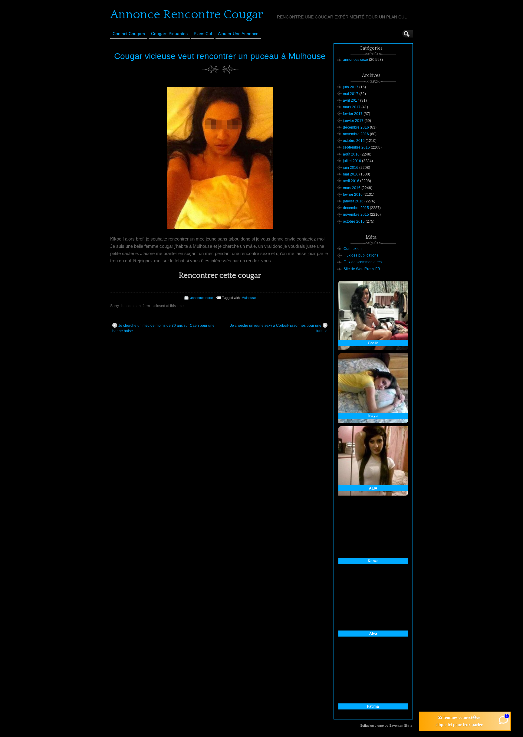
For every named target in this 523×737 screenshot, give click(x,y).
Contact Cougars (129, 33)
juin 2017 (350, 87)
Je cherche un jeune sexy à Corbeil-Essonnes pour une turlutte (278, 328)
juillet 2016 (352, 161)
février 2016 (353, 194)
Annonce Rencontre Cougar (186, 14)
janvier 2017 (353, 121)
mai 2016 (350, 174)
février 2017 (353, 114)
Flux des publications (361, 255)
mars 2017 (351, 107)
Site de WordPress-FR (362, 269)
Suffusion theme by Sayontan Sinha (386, 725)
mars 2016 (351, 188)
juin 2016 (350, 167)
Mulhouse (249, 298)
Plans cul (203, 33)
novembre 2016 (356, 134)
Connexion (353, 249)
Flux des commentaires (363, 262)
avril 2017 (351, 100)
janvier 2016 (353, 201)
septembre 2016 (356, 147)
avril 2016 (351, 181)
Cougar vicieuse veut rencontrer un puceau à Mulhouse (220, 56)
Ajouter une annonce (238, 33)
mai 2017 (350, 94)
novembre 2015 (356, 214)
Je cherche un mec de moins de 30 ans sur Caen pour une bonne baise (163, 328)
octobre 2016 (354, 141)
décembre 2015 (356, 208)
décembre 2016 (356, 127)
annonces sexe (201, 298)
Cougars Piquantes (169, 33)
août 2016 (351, 154)
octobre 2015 (354, 221)
